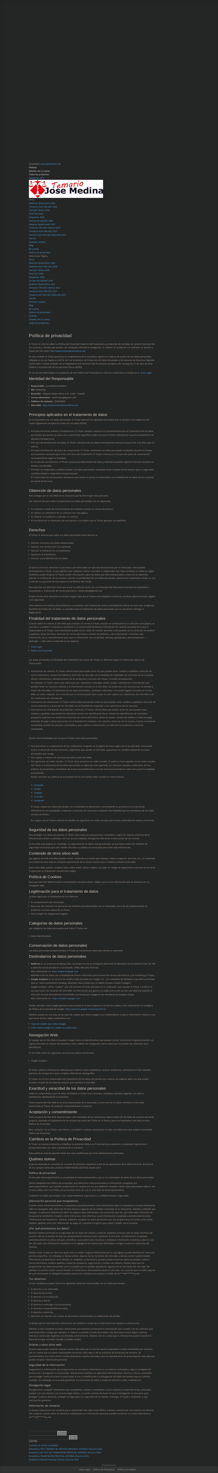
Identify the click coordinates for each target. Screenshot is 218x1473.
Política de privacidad (39, 252)
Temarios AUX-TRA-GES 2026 (43, 206)
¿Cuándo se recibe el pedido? (43, 1445)
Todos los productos (39, 174)
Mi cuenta (34, 248)
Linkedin (38, 792)
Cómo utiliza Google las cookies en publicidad (53, 1027)
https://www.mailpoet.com (65, 971)
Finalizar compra (37, 242)
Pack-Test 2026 (36, 213)
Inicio (31, 199)
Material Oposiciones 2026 (42, 203)
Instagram (39, 800)
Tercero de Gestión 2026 (41, 220)
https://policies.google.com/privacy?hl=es (85, 1009)
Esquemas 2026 (36, 217)
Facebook (38, 785)
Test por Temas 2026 (39, 210)
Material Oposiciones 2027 (42, 224)
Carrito (32, 238)
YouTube (38, 796)
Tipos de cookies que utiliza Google (48, 1023)
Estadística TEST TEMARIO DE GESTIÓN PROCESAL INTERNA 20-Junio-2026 (65, 1449)
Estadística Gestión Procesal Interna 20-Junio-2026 (54, 1459)
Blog (31, 245)
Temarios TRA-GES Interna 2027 (44, 227)
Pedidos (33, 167)
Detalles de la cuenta (39, 171)
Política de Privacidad (41, 650)
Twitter (37, 789)
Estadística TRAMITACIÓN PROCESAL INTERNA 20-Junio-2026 (59, 1456)
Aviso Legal (146, 372)
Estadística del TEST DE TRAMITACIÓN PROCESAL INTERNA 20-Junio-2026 (65, 1452)
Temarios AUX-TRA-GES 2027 (43, 231)
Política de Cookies (126, 1469)
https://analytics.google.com (66, 998)
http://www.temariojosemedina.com (68, 351)
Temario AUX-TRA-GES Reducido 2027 (47, 234)
